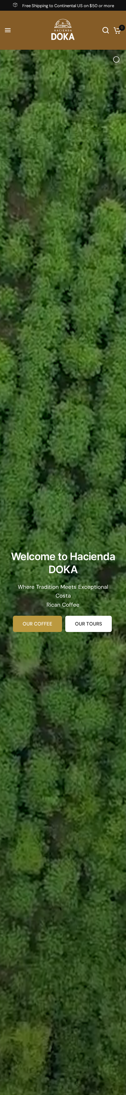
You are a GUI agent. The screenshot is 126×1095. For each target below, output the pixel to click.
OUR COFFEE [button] (37, 624)
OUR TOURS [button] (88, 624)
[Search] (105, 30)
